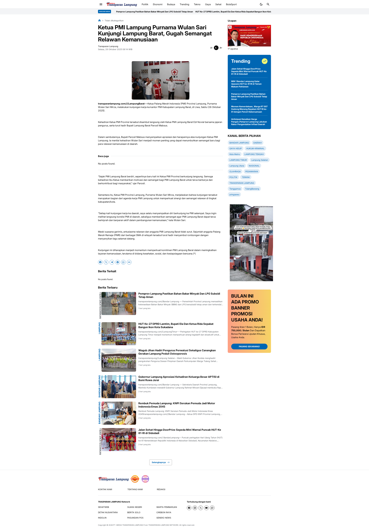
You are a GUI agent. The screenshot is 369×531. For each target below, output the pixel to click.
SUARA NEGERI (134, 507)
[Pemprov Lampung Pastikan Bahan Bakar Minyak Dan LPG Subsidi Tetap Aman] (118, 303)
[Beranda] (99, 20)
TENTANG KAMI (135, 489)
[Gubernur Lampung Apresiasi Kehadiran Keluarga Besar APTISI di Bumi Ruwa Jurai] (118, 386)
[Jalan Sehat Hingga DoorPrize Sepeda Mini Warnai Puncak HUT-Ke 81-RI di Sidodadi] (118, 439)
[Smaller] (211, 47)
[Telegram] (112, 262)
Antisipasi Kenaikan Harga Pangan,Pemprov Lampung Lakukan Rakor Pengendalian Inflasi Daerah (249, 121)
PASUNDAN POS (135, 517)
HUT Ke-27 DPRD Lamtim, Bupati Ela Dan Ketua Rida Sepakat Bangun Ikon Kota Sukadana (209, 11)
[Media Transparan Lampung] (121, 4)
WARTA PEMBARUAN (166, 507)
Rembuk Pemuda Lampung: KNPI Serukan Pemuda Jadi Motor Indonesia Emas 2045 (176, 405)
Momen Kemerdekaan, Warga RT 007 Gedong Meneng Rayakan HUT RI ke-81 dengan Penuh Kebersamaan (249, 109)
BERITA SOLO (133, 512)
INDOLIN (102, 517)
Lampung (99, 328)
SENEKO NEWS (163, 517)
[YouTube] (206, 508)
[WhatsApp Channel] (212, 508)
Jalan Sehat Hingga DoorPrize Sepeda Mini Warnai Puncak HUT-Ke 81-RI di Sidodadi (179, 431)
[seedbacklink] (135, 479)
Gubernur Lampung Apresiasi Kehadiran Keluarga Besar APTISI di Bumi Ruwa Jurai (178, 378)
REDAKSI (161, 489)
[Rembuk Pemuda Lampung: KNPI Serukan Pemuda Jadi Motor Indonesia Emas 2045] (118, 413)
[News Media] (145, 479)
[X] (106, 262)
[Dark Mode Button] (261, 4)
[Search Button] (268, 4)
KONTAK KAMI (105, 489)
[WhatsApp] (123, 262)
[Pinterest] (117, 262)
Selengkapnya (159, 462)
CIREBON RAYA (163, 512)
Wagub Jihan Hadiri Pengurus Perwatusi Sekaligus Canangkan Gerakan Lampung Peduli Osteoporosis (177, 352)
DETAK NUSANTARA (108, 512)
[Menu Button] (101, 4)
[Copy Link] (129, 262)
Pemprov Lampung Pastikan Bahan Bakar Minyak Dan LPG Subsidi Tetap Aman (124, 11)
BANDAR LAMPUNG (99, 386)
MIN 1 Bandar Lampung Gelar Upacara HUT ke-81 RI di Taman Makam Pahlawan (246, 84)
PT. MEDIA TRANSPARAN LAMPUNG (128, 525)
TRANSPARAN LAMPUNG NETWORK (163, 525)
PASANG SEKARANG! (249, 346)
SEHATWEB (103, 507)
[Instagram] (195, 508)
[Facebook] (100, 262)
